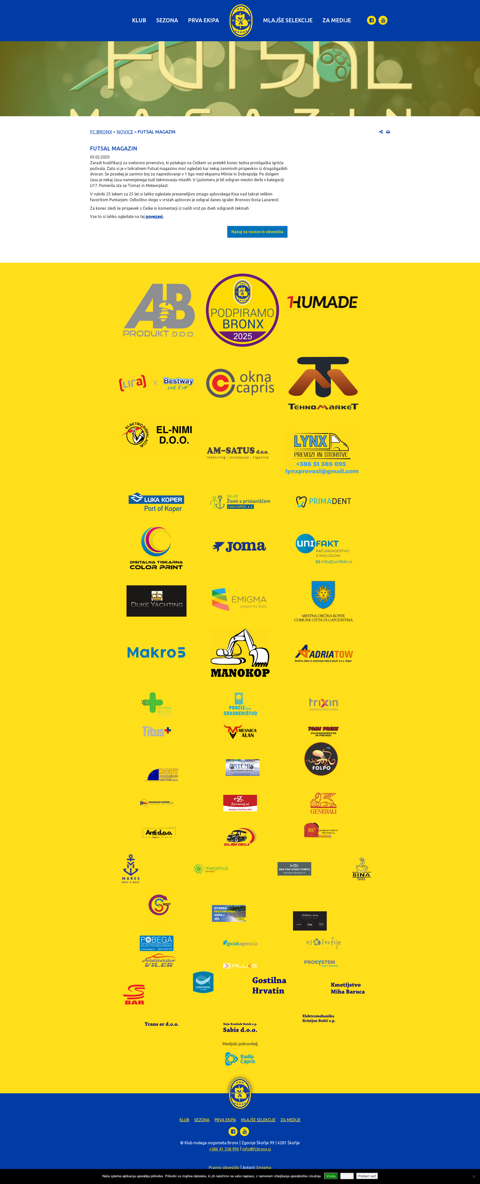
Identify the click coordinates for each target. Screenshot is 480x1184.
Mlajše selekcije (287, 20)
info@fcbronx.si (256, 1149)
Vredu (331, 1176)
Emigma (263, 1167)
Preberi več (367, 1176)
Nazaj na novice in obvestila (257, 231)
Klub (139, 20)
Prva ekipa (203, 20)
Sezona (167, 20)
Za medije (336, 20)
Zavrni (347, 1176)
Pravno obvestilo (224, 1167)
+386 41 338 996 (224, 1149)
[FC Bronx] (241, 20)
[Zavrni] (473, 1176)
